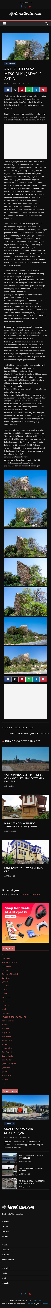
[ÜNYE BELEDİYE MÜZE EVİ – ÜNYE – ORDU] (25, 841)
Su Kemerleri (7, 1075)
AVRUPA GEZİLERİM (9, 962)
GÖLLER (5, 993)
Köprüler (5, 1028)
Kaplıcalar (6, 1013)
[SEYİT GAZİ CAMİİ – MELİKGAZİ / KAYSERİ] (9, 1171)
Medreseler (6, 1036)
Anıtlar (4, 954)
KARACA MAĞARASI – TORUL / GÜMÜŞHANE (31, 1156)
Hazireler (5, 1005)
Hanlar (4, 1001)
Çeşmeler (5, 982)
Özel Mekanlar (10, 63)
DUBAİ (4, 989)
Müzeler (5, 1044)
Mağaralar (6, 1032)
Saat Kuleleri (7, 1060)
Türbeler (5, 1079)
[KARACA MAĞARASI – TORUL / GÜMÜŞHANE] (9, 1158)
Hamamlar (6, 997)
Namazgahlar (7, 1048)
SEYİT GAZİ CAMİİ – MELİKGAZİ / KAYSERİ (31, 1169)
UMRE (4, 1083)
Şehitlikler (6, 1067)
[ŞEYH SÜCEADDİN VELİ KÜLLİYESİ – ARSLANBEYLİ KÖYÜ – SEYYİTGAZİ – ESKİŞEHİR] (25, 748)
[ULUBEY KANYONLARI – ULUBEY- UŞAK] (25, 1107)
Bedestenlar (7, 966)
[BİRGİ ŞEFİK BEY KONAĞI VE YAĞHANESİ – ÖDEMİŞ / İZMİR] (25, 796)
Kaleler (4, 1009)
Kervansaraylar (8, 1021)
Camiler (5, 970)
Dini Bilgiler (6, 986)
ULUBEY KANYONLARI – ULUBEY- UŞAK (20, 1131)
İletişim (5, 1236)
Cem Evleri (6, 978)
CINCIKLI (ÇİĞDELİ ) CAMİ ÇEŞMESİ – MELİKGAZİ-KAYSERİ (32, 1182)
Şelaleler (5, 1071)
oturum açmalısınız (31, 894)
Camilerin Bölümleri (10, 974)
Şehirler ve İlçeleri (9, 1064)
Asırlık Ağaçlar (7, 958)
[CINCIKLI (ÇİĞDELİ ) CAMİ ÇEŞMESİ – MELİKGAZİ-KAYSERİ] (9, 1184)
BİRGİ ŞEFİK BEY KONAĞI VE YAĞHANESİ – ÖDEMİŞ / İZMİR (20, 825)
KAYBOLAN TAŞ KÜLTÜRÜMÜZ (14, 1017)
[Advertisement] (25, 141)
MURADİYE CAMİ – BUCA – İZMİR (19, 727)
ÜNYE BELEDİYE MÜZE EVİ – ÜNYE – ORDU (23, 870)
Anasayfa (5, 1221)
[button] (25, 484)
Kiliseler (5, 1025)
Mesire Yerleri (7, 1040)
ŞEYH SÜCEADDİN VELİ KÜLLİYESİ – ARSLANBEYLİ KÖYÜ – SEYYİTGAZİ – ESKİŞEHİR (24, 778)
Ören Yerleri (7, 1052)
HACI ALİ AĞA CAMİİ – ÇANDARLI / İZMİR (27, 733)
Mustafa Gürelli (24, 84)
